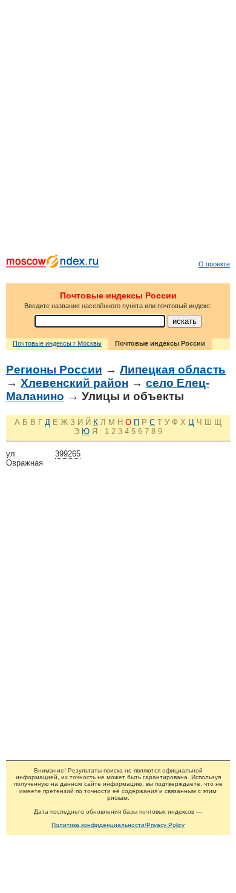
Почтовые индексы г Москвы (57, 343)
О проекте (214, 264)
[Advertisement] (118, 130)
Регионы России (54, 369)
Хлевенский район (74, 383)
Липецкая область (173, 369)
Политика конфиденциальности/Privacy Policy (118, 825)
